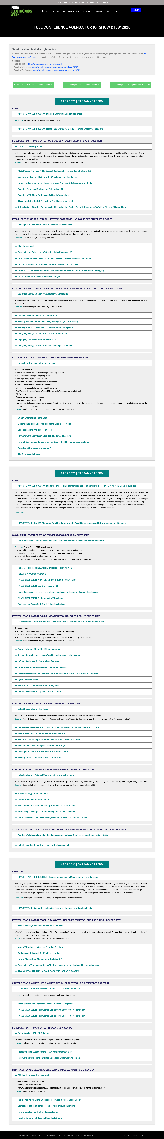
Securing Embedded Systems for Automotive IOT (40, 189)
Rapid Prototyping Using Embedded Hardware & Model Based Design (49, 1100)
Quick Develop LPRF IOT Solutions (33, 1033)
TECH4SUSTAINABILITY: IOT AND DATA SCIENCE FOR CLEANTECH (49, 971)
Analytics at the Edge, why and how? (34, 448)
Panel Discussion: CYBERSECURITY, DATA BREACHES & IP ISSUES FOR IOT (52, 817)
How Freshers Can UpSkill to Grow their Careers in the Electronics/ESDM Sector (54, 258)
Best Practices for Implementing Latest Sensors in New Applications (49, 739)
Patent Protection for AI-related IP (33, 799)
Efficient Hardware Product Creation (34, 1075)
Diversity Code (53, 1135)
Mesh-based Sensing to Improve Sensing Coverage (41, 733)
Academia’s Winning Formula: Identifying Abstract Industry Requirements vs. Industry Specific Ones (64, 835)
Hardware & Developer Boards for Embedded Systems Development (49, 1058)
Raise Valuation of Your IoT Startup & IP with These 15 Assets (46, 805)
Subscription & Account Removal (78, 1135)
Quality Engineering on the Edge (32, 418)
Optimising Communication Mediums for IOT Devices (42, 667)
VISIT (48, 11)
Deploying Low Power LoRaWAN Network (37, 339)
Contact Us (23, 1135)
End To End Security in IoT (30, 146)
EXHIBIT (86, 11)
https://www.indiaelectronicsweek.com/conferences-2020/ (56, 70)
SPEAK (98, 11)
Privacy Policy (37, 1135)
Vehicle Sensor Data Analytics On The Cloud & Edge (41, 745)
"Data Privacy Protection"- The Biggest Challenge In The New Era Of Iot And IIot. (54, 171)
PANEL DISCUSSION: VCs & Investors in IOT (38, 586)
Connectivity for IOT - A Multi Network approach (40, 649)
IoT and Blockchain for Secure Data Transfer (38, 661)
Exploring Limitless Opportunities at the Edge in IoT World (44, 424)
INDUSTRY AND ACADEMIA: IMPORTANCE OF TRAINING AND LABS (49, 989)
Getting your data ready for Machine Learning (39, 953)
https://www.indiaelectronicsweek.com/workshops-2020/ (55, 67)
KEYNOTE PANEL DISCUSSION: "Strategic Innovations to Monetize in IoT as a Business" (58, 877)
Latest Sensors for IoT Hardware (33, 709)
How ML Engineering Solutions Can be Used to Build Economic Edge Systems (53, 442)
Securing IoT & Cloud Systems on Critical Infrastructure (43, 195)
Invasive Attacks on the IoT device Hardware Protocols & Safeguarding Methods (55, 183)
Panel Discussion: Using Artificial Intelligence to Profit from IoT (47, 568)
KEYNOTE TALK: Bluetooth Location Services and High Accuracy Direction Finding (55, 908)
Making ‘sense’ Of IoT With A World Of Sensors (39, 757)
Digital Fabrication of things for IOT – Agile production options (46, 1106)
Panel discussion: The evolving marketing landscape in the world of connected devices (58, 592)
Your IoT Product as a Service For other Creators (40, 947)
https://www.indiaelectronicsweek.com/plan (46, 64)
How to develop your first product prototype (38, 1112)
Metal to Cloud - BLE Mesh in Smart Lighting (38, 685)
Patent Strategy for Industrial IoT (33, 793)
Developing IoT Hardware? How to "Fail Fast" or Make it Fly (45, 224)
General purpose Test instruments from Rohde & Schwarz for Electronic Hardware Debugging (61, 270)
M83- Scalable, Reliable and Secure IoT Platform (40, 925)
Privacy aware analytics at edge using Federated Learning (44, 436)
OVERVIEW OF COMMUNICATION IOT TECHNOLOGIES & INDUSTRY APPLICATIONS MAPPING (61, 621)
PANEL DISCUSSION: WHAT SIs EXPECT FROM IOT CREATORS (47, 580)
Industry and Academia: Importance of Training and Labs (44, 845)
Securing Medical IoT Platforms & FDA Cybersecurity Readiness (47, 177)
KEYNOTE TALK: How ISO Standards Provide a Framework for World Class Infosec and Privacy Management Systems (72, 523)
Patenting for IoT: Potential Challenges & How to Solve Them (46, 775)
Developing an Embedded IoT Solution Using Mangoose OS (45, 252)
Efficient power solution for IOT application (37, 315)
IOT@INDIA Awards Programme (33, 574)
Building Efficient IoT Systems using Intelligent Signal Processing (48, 321)
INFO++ (111, 11)
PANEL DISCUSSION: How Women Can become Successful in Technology (51, 1010)
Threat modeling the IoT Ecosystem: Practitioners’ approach (45, 201)
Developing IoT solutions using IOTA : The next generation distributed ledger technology (58, 965)
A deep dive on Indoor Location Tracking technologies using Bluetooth (50, 655)
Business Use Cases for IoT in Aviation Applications (41, 604)
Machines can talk (26, 246)
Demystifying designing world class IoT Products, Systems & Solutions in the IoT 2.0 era (58, 727)
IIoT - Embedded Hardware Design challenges (39, 276)
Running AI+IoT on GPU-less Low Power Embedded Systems (46, 327)
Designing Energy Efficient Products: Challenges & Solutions (45, 345)
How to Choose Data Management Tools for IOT (40, 959)
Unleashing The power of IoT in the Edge (36, 363)
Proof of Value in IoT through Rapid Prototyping (40, 1118)
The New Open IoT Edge (29, 454)
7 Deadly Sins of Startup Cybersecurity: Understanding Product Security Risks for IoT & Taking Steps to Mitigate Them (72, 207)
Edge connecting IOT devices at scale (35, 430)
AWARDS (72, 11)
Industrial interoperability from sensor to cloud (39, 691)
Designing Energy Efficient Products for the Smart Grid (43, 294)
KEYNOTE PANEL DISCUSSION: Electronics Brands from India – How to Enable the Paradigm (60, 129)
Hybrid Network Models (28, 679)
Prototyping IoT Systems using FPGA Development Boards (45, 1052)
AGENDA (61, 11)
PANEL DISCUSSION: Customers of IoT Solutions (40, 598)
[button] (82, 114)
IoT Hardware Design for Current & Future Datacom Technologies (48, 264)
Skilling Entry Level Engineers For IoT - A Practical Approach (46, 1004)
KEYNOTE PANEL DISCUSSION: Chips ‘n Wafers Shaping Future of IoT (50, 114)
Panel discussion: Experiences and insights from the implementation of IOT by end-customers (61, 540)
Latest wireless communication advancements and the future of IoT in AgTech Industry (58, 673)
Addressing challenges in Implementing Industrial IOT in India (46, 811)
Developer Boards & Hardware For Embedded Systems (43, 751)
